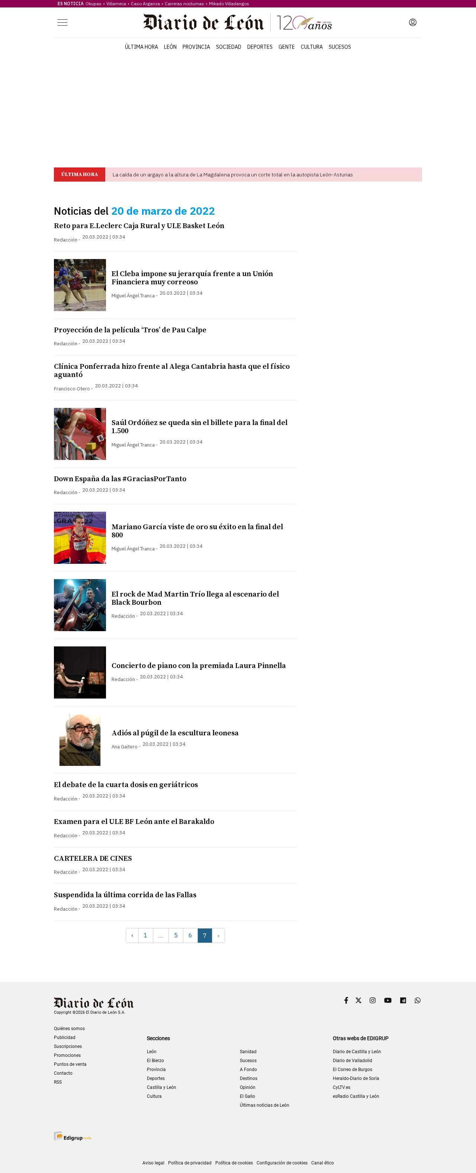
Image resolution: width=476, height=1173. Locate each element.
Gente (287, 47)
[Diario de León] (238, 22)
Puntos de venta (70, 1064)
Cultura (312, 47)
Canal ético (322, 1163)
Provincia (196, 47)
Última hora (141, 47)
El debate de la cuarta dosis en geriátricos (126, 785)
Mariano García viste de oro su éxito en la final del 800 (197, 531)
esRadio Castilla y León (356, 1096)
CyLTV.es (341, 1087)
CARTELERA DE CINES (93, 858)
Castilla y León (161, 1087)
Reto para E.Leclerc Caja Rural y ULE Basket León (139, 226)
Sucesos (340, 47)
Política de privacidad (190, 1163)
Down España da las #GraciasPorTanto (120, 479)
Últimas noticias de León (264, 1105)
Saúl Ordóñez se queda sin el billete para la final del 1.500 (199, 427)
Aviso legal (153, 1163)
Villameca (116, 3)
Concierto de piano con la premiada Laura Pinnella (199, 666)
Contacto (63, 1073)
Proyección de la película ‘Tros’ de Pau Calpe (130, 330)
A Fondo (248, 1069)
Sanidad (248, 1051)
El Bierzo (155, 1060)
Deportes (260, 47)
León (170, 47)
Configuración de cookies (282, 1163)
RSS (58, 1082)
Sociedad (228, 47)
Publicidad (64, 1037)
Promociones (67, 1055)
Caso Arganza (145, 3)
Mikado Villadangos (229, 3)
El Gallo (247, 1096)
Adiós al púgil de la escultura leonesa (175, 733)
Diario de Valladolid (352, 1060)
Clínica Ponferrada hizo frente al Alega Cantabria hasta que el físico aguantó (172, 371)
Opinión (247, 1087)
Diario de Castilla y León (357, 1051)
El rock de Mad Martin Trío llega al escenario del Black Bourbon (195, 598)
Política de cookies (234, 1163)
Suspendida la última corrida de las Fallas (125, 895)
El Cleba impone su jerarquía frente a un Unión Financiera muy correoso (192, 278)
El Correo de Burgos (352, 1069)
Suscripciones (68, 1046)
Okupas (94, 3)
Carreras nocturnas (184, 3)
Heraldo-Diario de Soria (356, 1078)
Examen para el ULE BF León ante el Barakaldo (134, 822)
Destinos (248, 1078)
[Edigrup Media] (72, 1136)
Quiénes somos (69, 1028)
